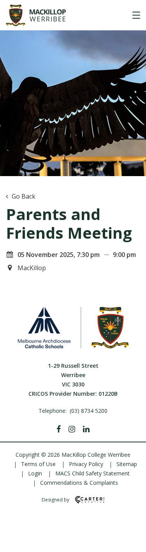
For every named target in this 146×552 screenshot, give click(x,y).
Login (35, 473)
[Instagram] (72, 429)
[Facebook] (58, 429)
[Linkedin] (86, 429)
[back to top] (130, 539)
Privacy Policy (86, 464)
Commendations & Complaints (79, 482)
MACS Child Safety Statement (92, 473)
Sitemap (126, 464)
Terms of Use (38, 464)
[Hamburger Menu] (136, 15)
